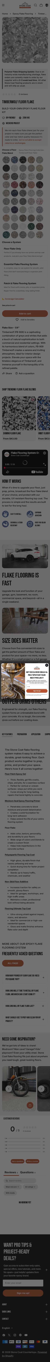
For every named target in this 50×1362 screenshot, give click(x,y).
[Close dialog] (46, 665)
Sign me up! (37, 691)
